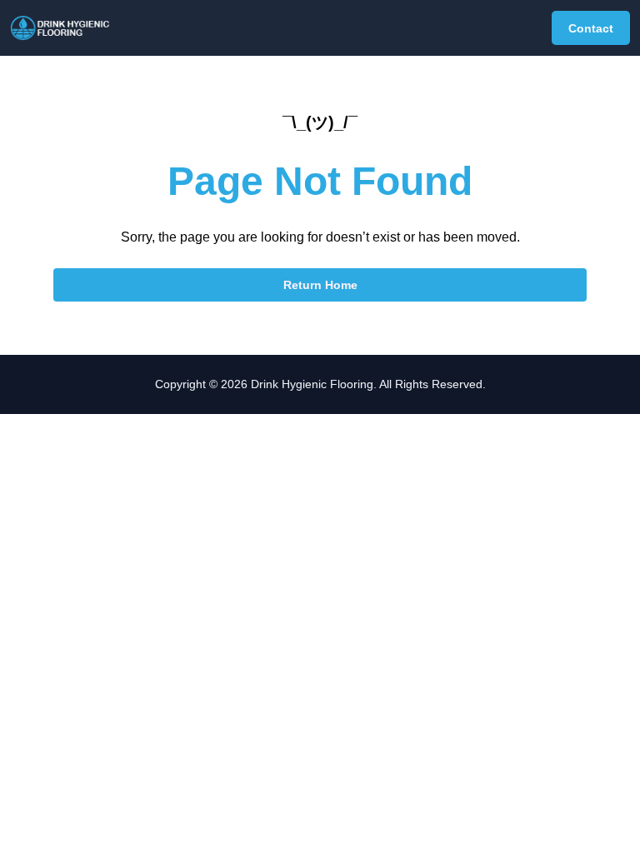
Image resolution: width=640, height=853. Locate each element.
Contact (590, 28)
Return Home (320, 285)
